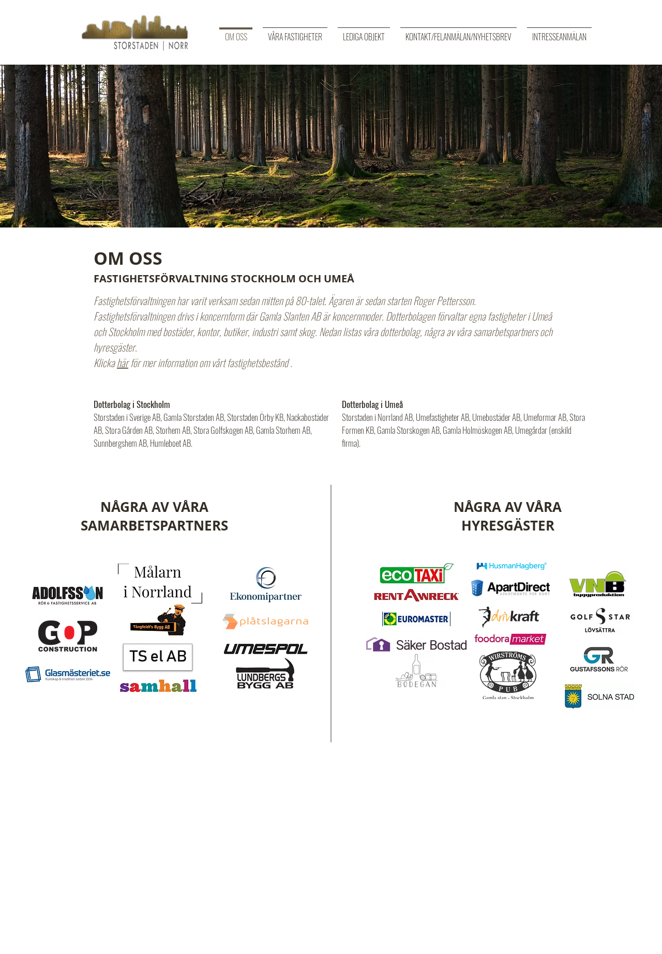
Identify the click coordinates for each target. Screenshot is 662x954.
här (122, 362)
